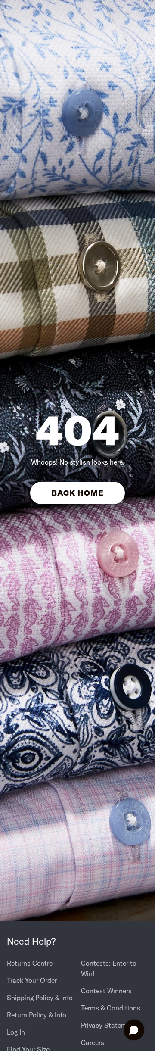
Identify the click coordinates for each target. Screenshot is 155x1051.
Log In (16, 1032)
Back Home (77, 493)
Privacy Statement (108, 1025)
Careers (92, 1042)
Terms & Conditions (110, 1008)
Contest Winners (106, 990)
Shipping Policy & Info (40, 997)
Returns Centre (30, 963)
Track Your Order (32, 980)
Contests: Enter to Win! (108, 968)
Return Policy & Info (36, 1014)
